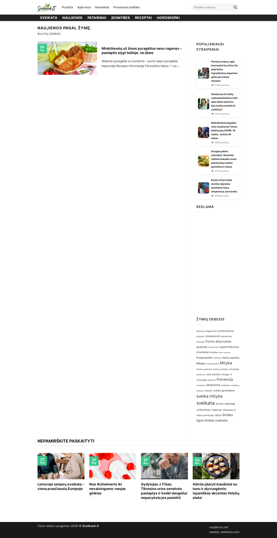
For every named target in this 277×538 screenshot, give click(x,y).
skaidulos (225, 385)
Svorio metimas (225, 403)
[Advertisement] (217, 263)
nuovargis (234, 369)
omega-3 (227, 374)
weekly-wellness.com (224, 532)
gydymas (201, 346)
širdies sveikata (216, 420)
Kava (221, 352)
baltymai (200, 336)
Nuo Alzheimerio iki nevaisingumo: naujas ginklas (107, 488)
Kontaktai (102, 7)
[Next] (240, 485)
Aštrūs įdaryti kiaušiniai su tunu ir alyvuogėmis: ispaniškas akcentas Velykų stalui (216, 491)
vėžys (218, 415)
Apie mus (84, 7)
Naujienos (72, 18)
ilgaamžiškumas (229, 346)
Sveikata (48, 18)
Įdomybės (120, 18)
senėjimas (200, 385)
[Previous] (36, 485)
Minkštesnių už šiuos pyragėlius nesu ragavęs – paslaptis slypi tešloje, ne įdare (142, 50)
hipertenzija (213, 347)
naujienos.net (218, 527)
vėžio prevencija (205, 415)
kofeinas (227, 353)
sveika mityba (209, 396)
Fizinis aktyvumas (218, 341)
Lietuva (217, 357)
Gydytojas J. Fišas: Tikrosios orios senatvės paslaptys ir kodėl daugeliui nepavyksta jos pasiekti (164, 491)
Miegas (201, 363)
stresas (208, 390)
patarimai (212, 380)
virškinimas (203, 409)
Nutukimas (200, 374)
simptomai (213, 385)
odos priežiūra (213, 374)
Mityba (226, 363)
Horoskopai (168, 18)
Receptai (143, 18)
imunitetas (202, 352)
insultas (214, 352)
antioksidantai (226, 330)
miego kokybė (213, 364)
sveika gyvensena (224, 390)
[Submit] (235, 7)
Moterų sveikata (220, 369)
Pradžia (67, 7)
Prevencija (225, 379)
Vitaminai (216, 410)
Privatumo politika (126, 7)
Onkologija (201, 380)
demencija (226, 336)
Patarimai (97, 18)
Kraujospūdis (204, 357)
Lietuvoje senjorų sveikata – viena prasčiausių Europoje (61, 486)
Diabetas (200, 342)
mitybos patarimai (204, 369)
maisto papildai (230, 357)
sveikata (205, 403)
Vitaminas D (229, 410)
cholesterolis (212, 336)
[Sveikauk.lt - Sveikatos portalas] (47, 7)
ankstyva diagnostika (206, 331)
